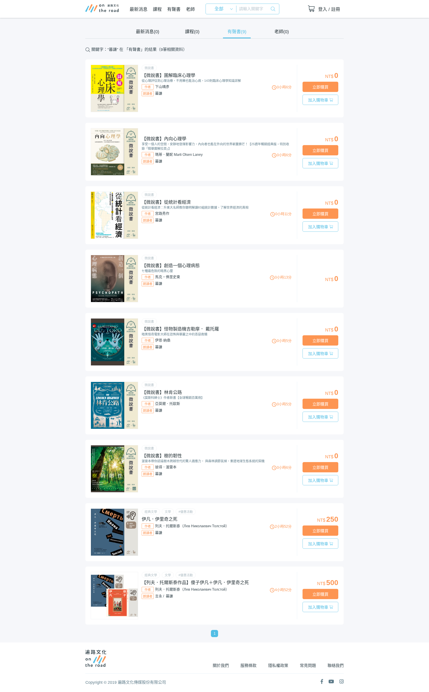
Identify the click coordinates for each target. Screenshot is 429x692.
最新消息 (138, 9)
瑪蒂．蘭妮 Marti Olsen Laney (179, 154)
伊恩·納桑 (162, 340)
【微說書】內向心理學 (164, 138)
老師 (190, 9)
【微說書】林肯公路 (162, 392)
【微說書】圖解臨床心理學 (168, 75)
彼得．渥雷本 (166, 467)
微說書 (149, 68)
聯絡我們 (336, 665)
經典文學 (151, 511)
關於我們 (221, 665)
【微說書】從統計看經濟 (166, 202)
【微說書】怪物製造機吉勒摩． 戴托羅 (180, 329)
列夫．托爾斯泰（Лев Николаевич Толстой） (192, 526)
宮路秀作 (162, 213)
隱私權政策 (278, 665)
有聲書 (174, 9)
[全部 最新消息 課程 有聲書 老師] (222, 9)
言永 (158, 596)
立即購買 (320, 87)
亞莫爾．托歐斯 (167, 404)
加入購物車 (318, 100)
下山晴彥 (162, 87)
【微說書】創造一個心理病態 (171, 265)
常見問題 (308, 665)
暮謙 (158, 93)
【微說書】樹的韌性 (162, 455)
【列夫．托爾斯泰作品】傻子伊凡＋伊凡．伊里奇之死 (195, 582)
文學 (168, 511)
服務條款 (248, 665)
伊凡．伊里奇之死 (159, 519)
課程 (157, 9)
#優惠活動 (186, 511)
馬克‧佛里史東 (167, 277)
